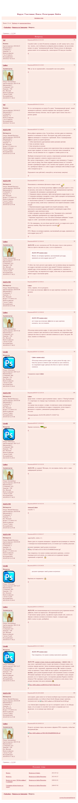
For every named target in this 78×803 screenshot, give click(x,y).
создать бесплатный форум (67, 797)
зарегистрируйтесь (25, 23)
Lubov (5, 65)
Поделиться (30, 40)
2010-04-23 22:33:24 (38, 104)
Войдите (14, 23)
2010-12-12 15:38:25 (38, 646)
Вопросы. (9, 776)
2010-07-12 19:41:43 (38, 241)
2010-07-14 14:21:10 (38, 503)
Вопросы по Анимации (19, 27)
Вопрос (8, 773)
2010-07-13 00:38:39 (38, 423)
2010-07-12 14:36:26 (38, 129)
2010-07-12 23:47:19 (38, 392)
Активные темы (38, 18)
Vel (4, 40)
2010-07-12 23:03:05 (38, 351)
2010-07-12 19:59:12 (38, 281)
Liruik (5, 352)
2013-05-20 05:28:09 (38, 693)
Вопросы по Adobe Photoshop (37, 776)
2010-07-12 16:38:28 (38, 180)
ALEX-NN (7, 130)
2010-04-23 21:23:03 (38, 65)
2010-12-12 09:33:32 (38, 606)
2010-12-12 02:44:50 (38, 565)
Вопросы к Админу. (34, 773)
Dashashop (7, 27)
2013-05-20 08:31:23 (38, 723)
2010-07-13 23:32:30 (38, 464)
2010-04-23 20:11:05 (38, 40)
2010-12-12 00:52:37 (38, 534)
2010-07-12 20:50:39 (38, 312)
